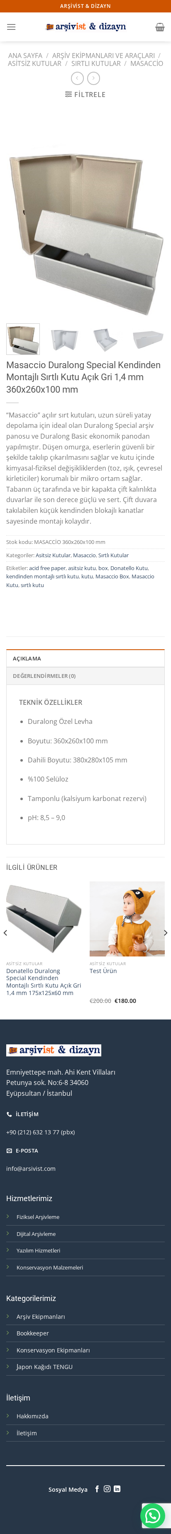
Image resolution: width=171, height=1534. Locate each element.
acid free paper (47, 568)
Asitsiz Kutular (34, 63)
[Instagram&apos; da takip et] (107, 1489)
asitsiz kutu (82, 568)
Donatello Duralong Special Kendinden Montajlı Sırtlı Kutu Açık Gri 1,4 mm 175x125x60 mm (43, 982)
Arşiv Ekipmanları (41, 1316)
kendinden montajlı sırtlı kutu (42, 576)
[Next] (151, 212)
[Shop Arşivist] (85, 27)
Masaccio (146, 63)
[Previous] (19, 212)
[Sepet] (160, 27)
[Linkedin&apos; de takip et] (117, 1489)
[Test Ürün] (127, 918)
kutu (87, 576)
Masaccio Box (112, 576)
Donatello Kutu (129, 568)
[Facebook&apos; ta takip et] (96, 1489)
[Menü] (11, 27)
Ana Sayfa (25, 55)
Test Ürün (103, 971)
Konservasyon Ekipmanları (53, 1350)
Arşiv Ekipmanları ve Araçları (103, 55)
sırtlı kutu (32, 585)
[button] (152, 1515)
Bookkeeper (33, 1333)
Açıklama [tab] (27, 658)
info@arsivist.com (31, 1168)
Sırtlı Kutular (96, 63)
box (103, 568)
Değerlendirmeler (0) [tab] (44, 676)
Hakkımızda (33, 1416)
